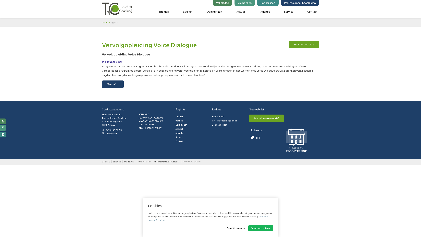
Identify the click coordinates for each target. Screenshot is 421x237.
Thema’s (164, 12)
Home (104, 22)
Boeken (188, 12)
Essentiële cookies (236, 228)
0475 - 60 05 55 (113, 130)
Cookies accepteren (260, 228)
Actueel (241, 12)
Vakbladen (222, 3)
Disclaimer (129, 161)
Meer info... (113, 84)
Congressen (267, 3)
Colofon (106, 161)
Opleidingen (214, 12)
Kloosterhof (218, 116)
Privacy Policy (144, 161)
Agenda (265, 12)
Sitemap (117, 161)
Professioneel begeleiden (300, 3)
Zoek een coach (219, 124)
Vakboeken (245, 3)
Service (288, 12)
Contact (312, 12)
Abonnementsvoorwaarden (167, 161)
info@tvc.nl (111, 133)
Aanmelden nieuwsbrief (266, 118)
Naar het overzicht (304, 44)
